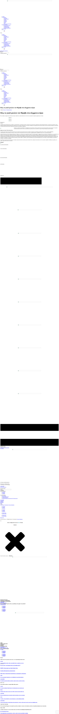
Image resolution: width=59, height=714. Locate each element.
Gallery (5, 19)
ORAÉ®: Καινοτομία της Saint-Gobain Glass (9, 668)
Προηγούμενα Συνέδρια (7, 41)
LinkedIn (3, 493)
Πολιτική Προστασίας (5, 496)
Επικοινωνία (4, 28)
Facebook (3, 506)
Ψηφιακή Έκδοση (4, 24)
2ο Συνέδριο (4, 17)
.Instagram (4, 610)
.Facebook (3, 606)
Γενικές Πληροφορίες (7, 25)
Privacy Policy (4, 513)
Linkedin (3, 507)
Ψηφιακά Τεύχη (6, 26)
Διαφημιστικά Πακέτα (7, 84)
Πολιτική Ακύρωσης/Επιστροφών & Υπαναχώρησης (10, 498)
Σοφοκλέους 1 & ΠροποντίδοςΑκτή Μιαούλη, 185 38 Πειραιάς (5, 601)
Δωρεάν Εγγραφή (6, 27)
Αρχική (3, 16)
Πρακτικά (5, 18)
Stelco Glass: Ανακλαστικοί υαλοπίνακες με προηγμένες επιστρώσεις (13, 673)
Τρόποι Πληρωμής (5, 497)
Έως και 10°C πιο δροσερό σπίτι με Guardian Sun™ (10, 665)
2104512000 (2, 486)
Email (1, 489)
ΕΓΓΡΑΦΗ (2, 490)
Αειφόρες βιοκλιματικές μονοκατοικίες (7, 670)
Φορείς (5, 22)
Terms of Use (4, 515)
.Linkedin (3, 607)
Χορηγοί (5, 21)
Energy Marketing (19, 519)
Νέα (4, 79)
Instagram (3, 492)
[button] (4, 50)
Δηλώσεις (5, 20)
